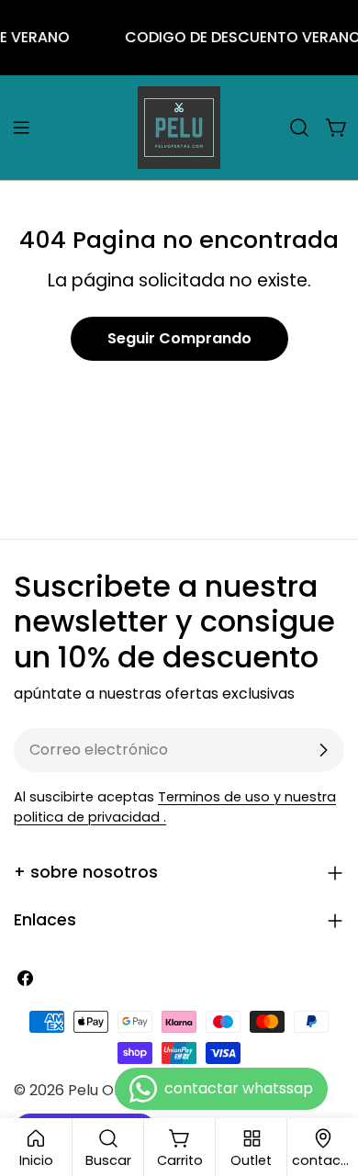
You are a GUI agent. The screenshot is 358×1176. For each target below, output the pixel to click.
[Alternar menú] (21, 127)
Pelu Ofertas (113, 1090)
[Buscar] (299, 127)
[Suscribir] (323, 750)
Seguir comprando (179, 338)
